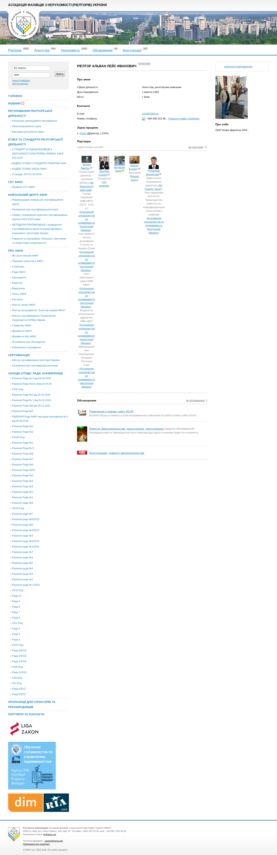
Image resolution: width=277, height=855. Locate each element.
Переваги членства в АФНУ (28, 261)
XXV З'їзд (17, 623)
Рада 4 (16, 634)
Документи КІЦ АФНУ (24, 336)
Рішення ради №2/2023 (25, 541)
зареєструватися (21, 80)
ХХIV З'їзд (17, 645)
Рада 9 (16, 601)
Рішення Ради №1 (22, 442)
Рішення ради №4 (22, 568)
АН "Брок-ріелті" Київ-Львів (86, 186)
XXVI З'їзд (17, 590)
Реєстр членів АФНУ (23, 304)
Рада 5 (16, 628)
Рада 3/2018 (19, 656)
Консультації (132, 50)
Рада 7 (16, 612)
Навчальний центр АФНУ (28, 194)
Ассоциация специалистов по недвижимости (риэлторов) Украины (154, 225)
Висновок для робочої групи (28, 131)
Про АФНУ (15, 250)
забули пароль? (20, 83)
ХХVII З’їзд (18, 508)
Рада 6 (16, 617)
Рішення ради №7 (22, 513)
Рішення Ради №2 (22, 431)
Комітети (17, 283)
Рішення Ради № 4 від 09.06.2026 (31, 378)
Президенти (19, 277)
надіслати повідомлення (238, 66)
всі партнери (195, 147)
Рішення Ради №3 (22, 426)
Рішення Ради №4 (22, 481)
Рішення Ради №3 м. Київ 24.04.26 (32, 383)
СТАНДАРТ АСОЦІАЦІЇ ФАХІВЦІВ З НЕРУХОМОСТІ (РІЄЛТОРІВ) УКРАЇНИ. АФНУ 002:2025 (38, 153)
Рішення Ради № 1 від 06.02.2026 (31, 400)
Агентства (41, 50)
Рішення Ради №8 (22, 453)
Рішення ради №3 (22, 535)
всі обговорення (195, 400)
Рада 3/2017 (19, 694)
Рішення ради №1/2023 (25, 546)
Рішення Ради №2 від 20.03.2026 (31, 394)
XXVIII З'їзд (18, 437)
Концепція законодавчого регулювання (34, 120)
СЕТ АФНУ (15, 182)
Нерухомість (70, 50)
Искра (83, 133)
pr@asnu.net (49, 834)
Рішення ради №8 (22, 503)
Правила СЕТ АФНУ (23, 187)
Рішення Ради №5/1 (23, 470)
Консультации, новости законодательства (116, 453)
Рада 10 (16, 595)
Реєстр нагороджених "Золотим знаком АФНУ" (38, 310)
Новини (14, 103)
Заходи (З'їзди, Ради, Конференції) (35, 373)
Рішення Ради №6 (22, 464)
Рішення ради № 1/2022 (26, 584)
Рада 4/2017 (19, 688)
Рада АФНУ (19, 272)
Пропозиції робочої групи (26, 126)
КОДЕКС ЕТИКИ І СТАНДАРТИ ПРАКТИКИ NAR (39, 163)
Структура (18, 266)
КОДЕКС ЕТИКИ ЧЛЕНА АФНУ (29, 168)
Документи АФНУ (22, 331)
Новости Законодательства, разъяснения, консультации (126, 428)
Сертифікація (19, 355)
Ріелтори (14, 50)
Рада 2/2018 (19, 661)
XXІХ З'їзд (17, 389)
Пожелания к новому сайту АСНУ (111, 411)
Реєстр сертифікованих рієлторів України (36, 360)
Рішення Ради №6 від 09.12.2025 (31, 405)
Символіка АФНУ (22, 325)
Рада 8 (16, 606)
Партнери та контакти (26, 714)
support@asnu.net (54, 841)
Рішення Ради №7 (22, 459)
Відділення (18, 288)
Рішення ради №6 (22, 557)
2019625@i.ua (150, 113)
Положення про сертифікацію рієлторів (35, 209)
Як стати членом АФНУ (25, 255)
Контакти (17, 299)
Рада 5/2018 (19, 650)
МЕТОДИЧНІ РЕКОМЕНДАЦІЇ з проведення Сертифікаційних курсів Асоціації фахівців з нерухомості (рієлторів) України (37, 229)
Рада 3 (16, 639)
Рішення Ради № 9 (23, 448)
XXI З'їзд (17, 683)
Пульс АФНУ (19, 294)
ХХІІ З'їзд (17, 677)
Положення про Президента (28, 342)
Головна (15, 96)
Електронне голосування (26, 347)
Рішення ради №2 (22, 492)
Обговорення (102, 50)
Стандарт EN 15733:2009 (27, 174)
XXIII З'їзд (17, 666)
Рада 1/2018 (19, 672)
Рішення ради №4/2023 (25, 530)
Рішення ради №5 (22, 524)
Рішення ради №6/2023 (25, 519)
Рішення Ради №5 (22, 411)
